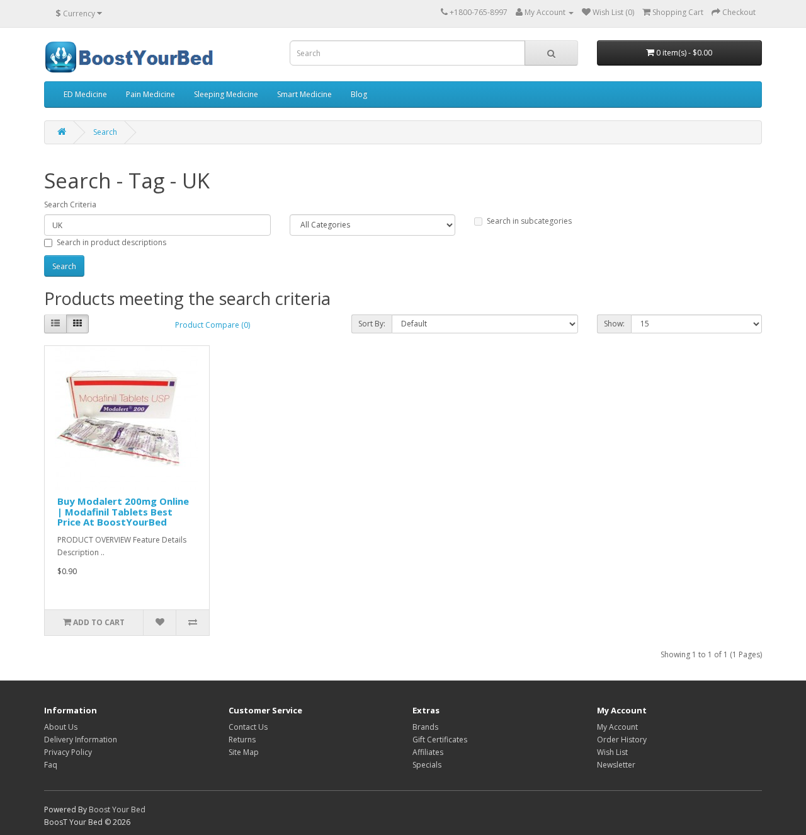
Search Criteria (70, 204)
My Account (617, 727)
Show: (614, 323)
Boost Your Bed (117, 809)
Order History (622, 739)
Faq (50, 764)
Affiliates (427, 752)
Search (105, 132)
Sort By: (371, 323)
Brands (425, 727)
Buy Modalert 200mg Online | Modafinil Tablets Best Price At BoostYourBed (123, 511)
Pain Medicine (150, 94)
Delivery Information (80, 739)
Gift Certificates (439, 739)
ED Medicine (85, 94)
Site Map (244, 752)
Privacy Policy (68, 752)
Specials (426, 764)
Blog (359, 94)
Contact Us (248, 727)
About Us (60, 727)
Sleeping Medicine (226, 94)
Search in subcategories (529, 221)
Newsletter (616, 764)
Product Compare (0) (212, 325)
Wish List (612, 752)
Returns (242, 739)
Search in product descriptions (111, 242)
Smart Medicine (304, 94)
